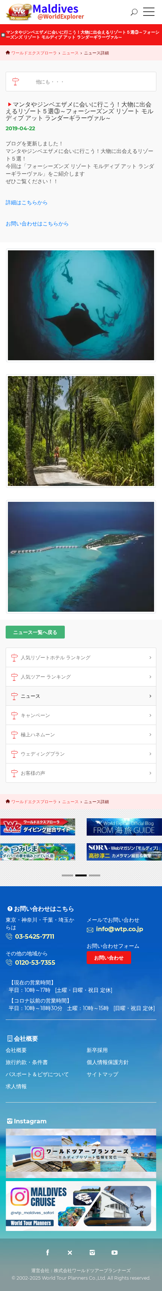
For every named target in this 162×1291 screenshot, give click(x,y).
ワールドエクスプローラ (34, 53)
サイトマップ (102, 1074)
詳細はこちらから (27, 202)
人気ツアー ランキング (46, 677)
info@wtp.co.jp (119, 929)
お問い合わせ (109, 958)
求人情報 (16, 1086)
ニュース (70, 53)
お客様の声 (33, 773)
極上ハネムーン (38, 734)
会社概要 (16, 1050)
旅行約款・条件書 (27, 1062)
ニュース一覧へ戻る (35, 632)
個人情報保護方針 (108, 1062)
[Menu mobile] (148, 13)
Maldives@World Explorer (50, 12)
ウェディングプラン (43, 754)
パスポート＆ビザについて (37, 1074)
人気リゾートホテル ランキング (55, 657)
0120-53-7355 (35, 962)
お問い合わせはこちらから (37, 223)
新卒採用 (97, 1050)
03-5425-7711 (34, 936)
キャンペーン (35, 715)
